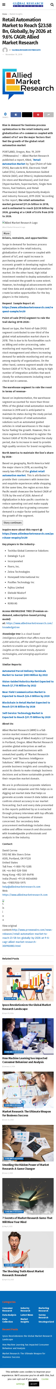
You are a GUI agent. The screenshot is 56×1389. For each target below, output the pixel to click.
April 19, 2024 (9, 1013)
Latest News (10, 999)
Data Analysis (9, 1315)
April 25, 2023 (9, 1280)
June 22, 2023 (9, 1120)
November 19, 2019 (13, 54)
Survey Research (43, 1316)
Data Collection (7, 1320)
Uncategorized (46, 1321)
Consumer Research (14, 1052)
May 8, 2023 (8, 1227)
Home (4, 14)
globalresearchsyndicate (26, 50)
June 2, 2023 (8, 1173)
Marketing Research (44, 1309)
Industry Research (25, 1309)
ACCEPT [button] (33, 1384)
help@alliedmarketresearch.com (21, 886)
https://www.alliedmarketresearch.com (25, 894)
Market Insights (16, 14)
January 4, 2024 (9, 1067)
